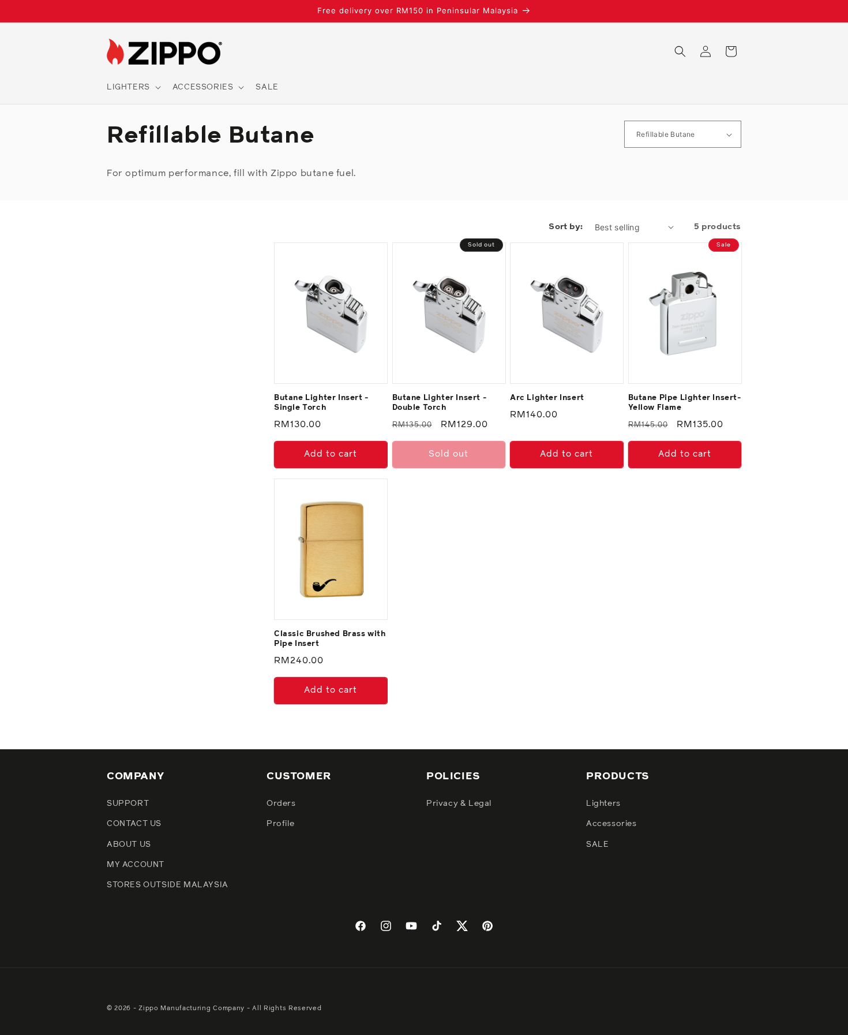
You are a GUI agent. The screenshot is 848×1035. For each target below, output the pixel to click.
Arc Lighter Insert (547, 398)
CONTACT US (134, 824)
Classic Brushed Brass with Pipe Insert (330, 639)
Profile (280, 824)
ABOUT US (129, 844)
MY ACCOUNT (135, 865)
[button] (133, 87)
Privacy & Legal (458, 804)
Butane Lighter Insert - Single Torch (321, 403)
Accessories (611, 824)
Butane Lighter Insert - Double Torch (439, 403)
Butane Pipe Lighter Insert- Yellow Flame (684, 403)
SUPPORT (128, 804)
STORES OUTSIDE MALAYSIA (167, 885)
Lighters (603, 804)
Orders (281, 804)
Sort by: (566, 227)
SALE (597, 844)
